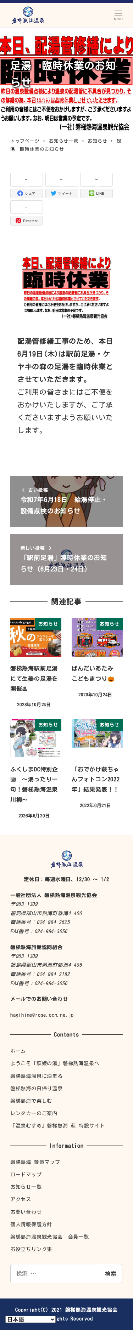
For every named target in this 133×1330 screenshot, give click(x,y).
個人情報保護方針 (31, 1224)
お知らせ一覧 (26, 1186)
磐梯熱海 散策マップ (35, 1162)
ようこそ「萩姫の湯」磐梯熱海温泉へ (55, 1063)
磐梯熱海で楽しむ (31, 1100)
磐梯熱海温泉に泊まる (36, 1076)
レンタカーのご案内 (33, 1113)
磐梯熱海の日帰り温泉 (36, 1088)
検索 (110, 1274)
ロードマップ (26, 1174)
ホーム (18, 1051)
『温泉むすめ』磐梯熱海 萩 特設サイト (57, 1125)
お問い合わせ (26, 1212)
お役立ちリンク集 (31, 1249)
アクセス (20, 1199)
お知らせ (95, 98)
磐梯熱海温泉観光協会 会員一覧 (49, 1236)
